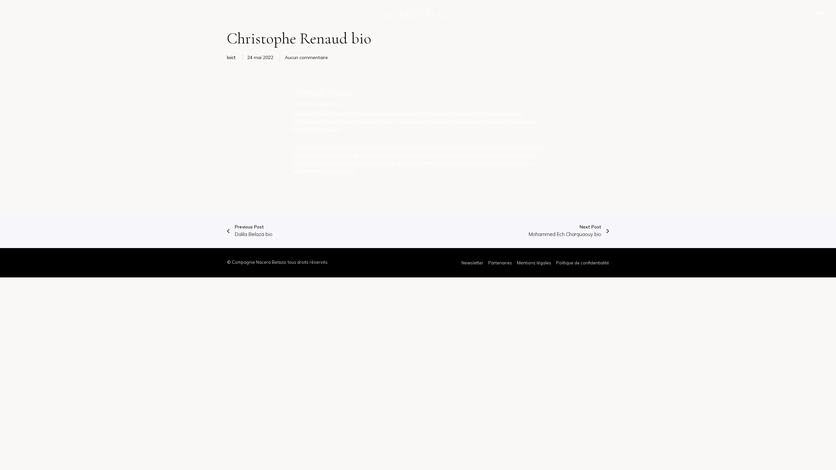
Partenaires (500, 262)
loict (231, 57)
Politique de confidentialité (582, 262)
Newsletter (472, 262)
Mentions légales (534, 262)
